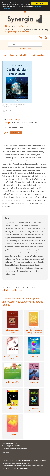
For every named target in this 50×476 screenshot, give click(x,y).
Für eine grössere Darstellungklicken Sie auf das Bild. (15, 106)
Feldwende (34, 356)
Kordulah (12, 434)
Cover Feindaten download (14, 111)
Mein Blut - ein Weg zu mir (12, 357)
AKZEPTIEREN (39, 3)
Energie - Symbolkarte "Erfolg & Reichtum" (34, 331)
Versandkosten (24, 468)
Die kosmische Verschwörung (34, 409)
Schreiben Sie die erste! (12, 290)
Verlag (8, 26)
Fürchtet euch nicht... (12, 382)
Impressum (6, 452)
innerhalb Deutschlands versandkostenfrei (29, 138)
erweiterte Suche (25, 48)
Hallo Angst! (12, 408)
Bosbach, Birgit (13, 119)
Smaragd (6, 122)
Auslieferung (23, 26)
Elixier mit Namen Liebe (12, 331)
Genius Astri (34, 382)
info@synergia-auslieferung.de (18, 32)
